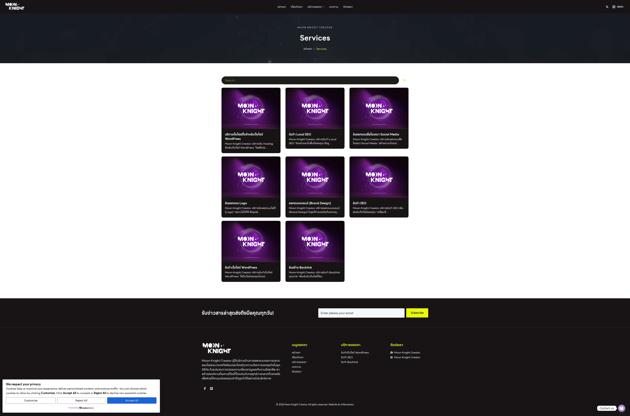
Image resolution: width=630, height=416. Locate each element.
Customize (30, 400)
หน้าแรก (308, 49)
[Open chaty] (621, 408)
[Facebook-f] (205, 388)
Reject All (81, 400)
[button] (618, 6)
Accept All (131, 400)
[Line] (211, 388)
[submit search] (405, 80)
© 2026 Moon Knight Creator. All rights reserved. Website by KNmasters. (315, 404)
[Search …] (607, 7)
